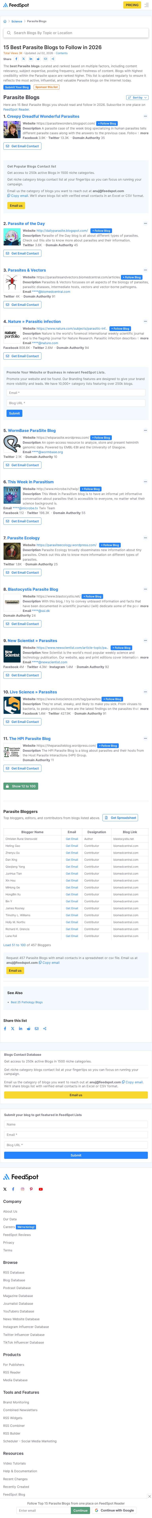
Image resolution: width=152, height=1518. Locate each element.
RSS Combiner (14, 1426)
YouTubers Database (18, 1311)
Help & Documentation (20, 1471)
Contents (61, 53)
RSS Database (13, 1272)
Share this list (15, 1020)
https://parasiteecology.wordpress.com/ (67, 545)
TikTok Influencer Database (23, 1342)
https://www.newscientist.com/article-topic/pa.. (72, 648)
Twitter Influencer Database (24, 1335)
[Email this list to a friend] (45, 58)
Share (7, 59)
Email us (16, 206)
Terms (7, 1250)
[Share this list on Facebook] (16, 58)
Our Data (10, 1219)
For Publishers (13, 1365)
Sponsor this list (46, 87)
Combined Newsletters (20, 1410)
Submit (14, 413)
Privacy (8, 1242)
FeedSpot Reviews (17, 1235)
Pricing (132, 5)
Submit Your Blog (17, 87)
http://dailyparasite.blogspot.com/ (62, 231)
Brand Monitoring (16, 1402)
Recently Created (16, 1487)
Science (16, 21)
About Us (10, 1211)
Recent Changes (15, 1479)
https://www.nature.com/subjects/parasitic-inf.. (72, 328)
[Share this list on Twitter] (23, 58)
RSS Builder (11, 1433)
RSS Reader (12, 1372)
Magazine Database (18, 1296)
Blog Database (14, 1280)
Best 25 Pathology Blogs (27, 1002)
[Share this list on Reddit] (38, 58)
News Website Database (21, 1319)
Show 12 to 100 (24, 786)
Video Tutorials (14, 1463)
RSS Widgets (12, 1418)
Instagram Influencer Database (26, 1327)
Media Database (15, 1380)
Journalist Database (18, 1304)
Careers (18, 1227)
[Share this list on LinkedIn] (30, 58)
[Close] (149, 1496)
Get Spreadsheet (123, 818)
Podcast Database (17, 1288)
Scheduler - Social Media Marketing (30, 1441)
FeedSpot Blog (14, 1494)
